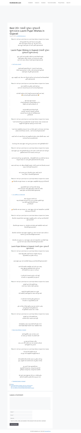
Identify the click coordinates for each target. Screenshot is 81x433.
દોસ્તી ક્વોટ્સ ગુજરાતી (16, 64)
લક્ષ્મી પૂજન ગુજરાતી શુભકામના (28, 385)
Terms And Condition (52, 2)
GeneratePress (48, 431)
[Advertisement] (30, 14)
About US (68, 2)
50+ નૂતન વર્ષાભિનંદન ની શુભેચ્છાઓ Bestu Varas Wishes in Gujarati (22, 387)
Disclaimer (43, 2)
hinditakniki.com (15, 3)
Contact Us (37, 2)
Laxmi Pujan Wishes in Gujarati (16, 385)
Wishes (12, 384)
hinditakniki (30, 2)
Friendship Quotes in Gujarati (18, 381)
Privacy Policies (61, 2)
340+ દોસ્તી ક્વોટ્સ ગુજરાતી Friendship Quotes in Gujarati (21, 386)
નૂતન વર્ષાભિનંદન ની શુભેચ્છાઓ (18, 194)
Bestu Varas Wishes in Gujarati (19, 330)
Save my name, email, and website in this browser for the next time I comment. (28, 420)
